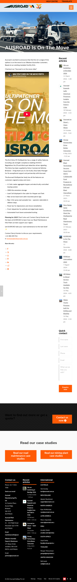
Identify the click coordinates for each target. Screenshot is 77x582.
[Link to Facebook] (67, 578)
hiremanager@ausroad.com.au (17, 238)
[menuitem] (51, 1)
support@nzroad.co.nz (47, 502)
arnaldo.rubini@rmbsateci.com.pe (51, 533)
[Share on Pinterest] (8, 259)
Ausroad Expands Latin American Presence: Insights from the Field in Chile (66, 96)
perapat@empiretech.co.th (49, 553)
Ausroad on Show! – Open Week (31, 526)
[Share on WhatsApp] (8, 255)
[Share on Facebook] (7, 249)
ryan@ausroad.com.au (47, 512)
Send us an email (10, 491)
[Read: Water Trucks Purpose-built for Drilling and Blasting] (60, 300)
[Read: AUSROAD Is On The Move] (60, 237)
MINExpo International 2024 (68, 259)
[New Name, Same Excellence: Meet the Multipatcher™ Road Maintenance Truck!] (1, 291)
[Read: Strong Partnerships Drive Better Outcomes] (60, 140)
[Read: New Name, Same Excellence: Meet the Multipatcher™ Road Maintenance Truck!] (60, 206)
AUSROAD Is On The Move (67, 239)
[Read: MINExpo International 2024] (60, 257)
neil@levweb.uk (45, 564)
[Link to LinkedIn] (70, 578)
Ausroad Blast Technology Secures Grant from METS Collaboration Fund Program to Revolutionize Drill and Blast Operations (68, 176)
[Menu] (71, 7)
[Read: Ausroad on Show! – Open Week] (60, 120)
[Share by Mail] (8, 269)
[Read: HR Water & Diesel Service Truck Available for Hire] (60, 275)
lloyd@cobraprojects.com (48, 543)
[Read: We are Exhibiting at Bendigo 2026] (60, 66)
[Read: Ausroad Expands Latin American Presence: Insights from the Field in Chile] (60, 86)
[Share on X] (8, 252)
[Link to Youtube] (64, 578)
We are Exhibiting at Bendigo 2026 (31, 490)
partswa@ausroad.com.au (13, 556)
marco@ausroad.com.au (48, 522)
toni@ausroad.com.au (47, 491)
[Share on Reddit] (8, 265)
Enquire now (65, 388)
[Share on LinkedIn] (8, 262)
